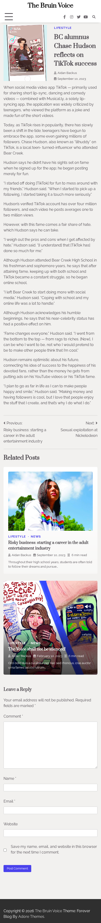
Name (10, 778)
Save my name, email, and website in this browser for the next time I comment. (54, 849)
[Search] (93, 16)
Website (11, 824)
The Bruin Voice (50, 6)
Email (9, 801)
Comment (13, 716)
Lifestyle (63, 28)
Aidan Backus (67, 73)
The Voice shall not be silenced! (37, 649)
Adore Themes (31, 916)
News (36, 536)
